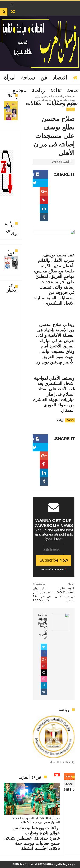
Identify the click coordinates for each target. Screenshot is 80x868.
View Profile (42, 621)
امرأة (10, 78)
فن (44, 78)
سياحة (28, 78)
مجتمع (19, 90)
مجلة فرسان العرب (64, 864)
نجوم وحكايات (62, 103)
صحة (72, 90)
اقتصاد (60, 78)
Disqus (68, 783)
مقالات (33, 103)
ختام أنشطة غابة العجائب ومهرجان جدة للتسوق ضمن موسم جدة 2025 (36, 820)
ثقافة (56, 90)
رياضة (38, 90)
